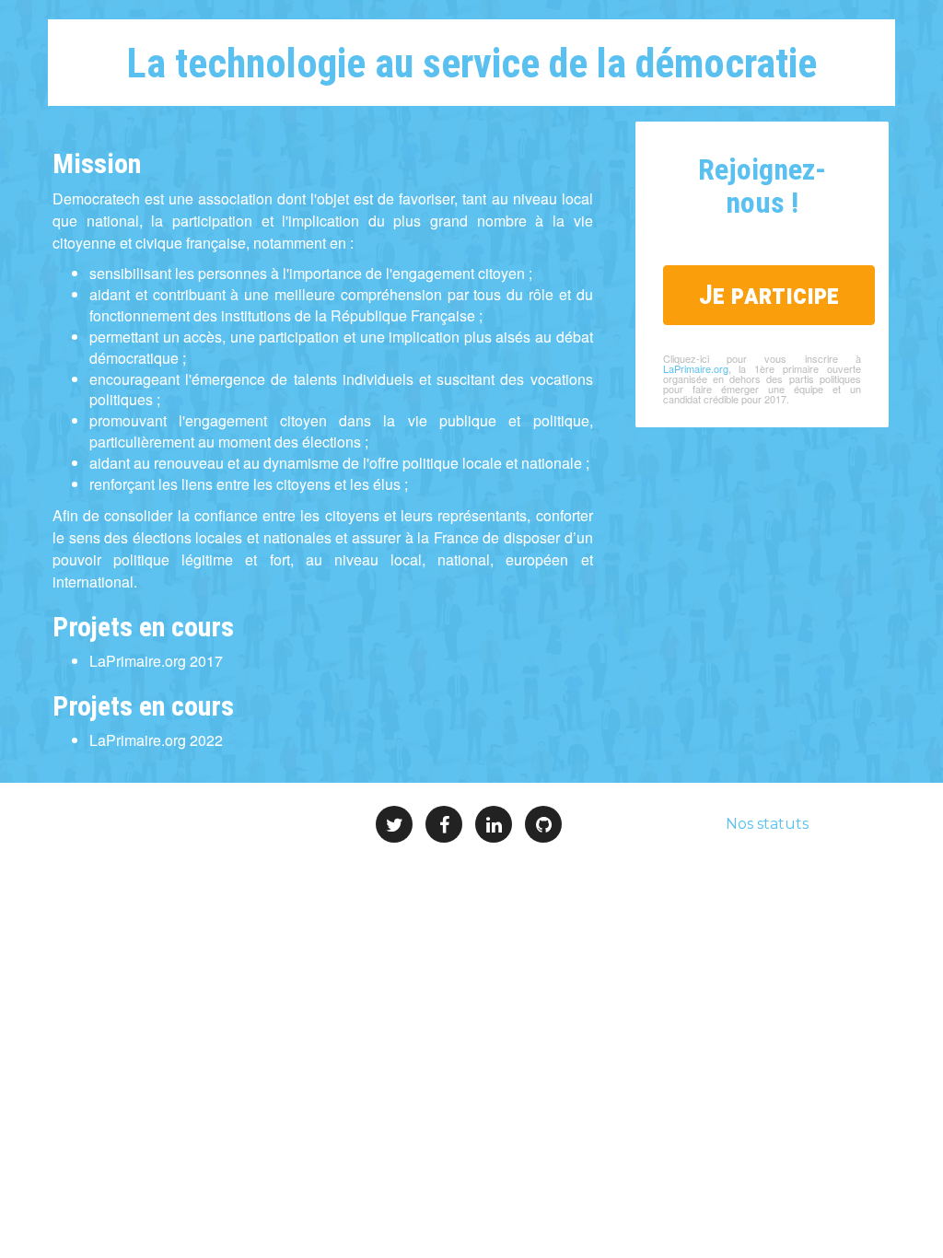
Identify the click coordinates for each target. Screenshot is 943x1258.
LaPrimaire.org (695, 368)
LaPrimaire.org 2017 (156, 660)
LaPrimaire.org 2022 (156, 740)
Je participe (769, 294)
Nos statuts (767, 824)
